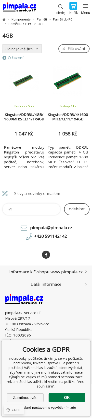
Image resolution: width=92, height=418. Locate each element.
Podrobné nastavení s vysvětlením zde (46, 407)
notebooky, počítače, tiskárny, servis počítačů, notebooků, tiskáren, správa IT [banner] (19, 8)
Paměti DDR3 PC (20, 23)
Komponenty (21, 19)
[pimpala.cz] (3, 19)
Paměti (42, 19)
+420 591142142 (50, 236)
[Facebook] (46, 255)
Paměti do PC (62, 19)
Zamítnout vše (25, 398)
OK (67, 398)
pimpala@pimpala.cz (51, 227)
